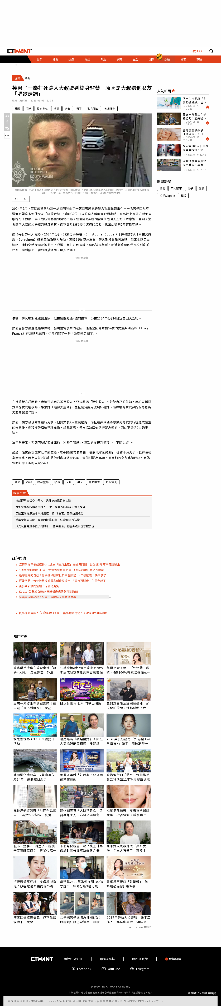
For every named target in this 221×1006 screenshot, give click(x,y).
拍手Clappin (167, 195)
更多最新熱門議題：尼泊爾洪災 (39, 586)
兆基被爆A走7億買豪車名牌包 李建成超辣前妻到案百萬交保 (82, 669)
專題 (199, 59)
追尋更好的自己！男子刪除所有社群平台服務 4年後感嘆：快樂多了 (62, 575)
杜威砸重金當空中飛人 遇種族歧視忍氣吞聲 (43, 500)
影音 (183, 59)
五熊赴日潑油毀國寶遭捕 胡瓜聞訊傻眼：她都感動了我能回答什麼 (128, 705)
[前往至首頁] (19, 51)
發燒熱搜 (174, 959)
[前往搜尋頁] (211, 51)
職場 (162, 188)
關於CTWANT (73, 959)
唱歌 (56, 108)
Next (7, 135)
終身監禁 (42, 108)
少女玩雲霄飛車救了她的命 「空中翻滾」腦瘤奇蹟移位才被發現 (55, 526)
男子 (79, 108)
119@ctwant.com (96, 612)
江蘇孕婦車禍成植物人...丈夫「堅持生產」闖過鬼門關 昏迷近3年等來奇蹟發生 (69, 564)
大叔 (67, 108)
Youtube (114, 969)
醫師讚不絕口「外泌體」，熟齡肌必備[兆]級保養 (127, 883)
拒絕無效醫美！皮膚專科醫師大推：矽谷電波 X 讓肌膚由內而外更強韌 (128, 812)
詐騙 (201, 188)
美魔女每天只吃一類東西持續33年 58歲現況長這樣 (48, 520)
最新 (39, 59)
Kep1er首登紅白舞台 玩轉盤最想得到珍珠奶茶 (48, 591)
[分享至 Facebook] (7, 122)
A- (25, 199)
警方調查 (92, 108)
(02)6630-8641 (50, 612)
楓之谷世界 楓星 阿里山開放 (80, 703)
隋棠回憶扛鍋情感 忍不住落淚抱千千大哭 (34, 919)
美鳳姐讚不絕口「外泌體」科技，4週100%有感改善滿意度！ (128, 669)
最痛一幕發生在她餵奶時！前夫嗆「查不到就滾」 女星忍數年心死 (34, 705)
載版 (183, 195)
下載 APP (196, 51)
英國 (17, 108)
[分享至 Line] (7, 116)
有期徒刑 (109, 108)
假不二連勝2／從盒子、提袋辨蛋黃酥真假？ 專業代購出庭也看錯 (34, 848)
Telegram (142, 969)
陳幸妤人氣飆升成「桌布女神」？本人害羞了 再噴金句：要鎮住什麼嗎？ (126, 848)
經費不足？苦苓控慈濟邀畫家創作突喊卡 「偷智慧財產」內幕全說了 (62, 580)
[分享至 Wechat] (7, 128)
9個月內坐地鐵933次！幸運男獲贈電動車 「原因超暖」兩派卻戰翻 (61, 570)
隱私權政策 (80, 1001)
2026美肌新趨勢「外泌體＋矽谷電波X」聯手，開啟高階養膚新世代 (129, 741)
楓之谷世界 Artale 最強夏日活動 (34, 741)
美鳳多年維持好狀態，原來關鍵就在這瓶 (81, 776)
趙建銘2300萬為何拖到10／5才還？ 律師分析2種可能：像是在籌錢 (81, 883)
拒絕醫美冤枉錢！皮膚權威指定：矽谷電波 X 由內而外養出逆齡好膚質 (35, 883)
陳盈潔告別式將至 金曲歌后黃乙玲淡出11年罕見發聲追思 (128, 776)
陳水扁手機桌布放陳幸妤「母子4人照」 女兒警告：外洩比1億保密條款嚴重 (35, 669)
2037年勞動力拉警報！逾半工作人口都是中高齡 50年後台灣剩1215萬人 (129, 919)
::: (16, 65)
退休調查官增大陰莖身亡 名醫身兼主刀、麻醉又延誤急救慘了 (81, 812)
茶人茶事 (176, 188)
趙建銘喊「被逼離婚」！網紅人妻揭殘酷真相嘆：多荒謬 (81, 741)
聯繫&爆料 (107, 959)
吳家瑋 (23, 100)
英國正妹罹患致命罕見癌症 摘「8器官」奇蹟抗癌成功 (49, 513)
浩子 (190, 188)
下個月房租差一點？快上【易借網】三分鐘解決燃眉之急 (81, 848)
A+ (16, 199)
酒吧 (28, 108)
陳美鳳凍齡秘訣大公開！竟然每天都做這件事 (47, 597)
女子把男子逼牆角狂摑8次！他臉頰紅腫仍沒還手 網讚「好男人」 (80, 919)
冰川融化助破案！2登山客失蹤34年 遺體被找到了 (34, 776)
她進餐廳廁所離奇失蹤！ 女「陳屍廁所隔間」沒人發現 (50, 507)
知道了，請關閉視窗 (203, 993)
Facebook (84, 969)
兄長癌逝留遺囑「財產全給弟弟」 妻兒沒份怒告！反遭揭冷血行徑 (34, 812)
